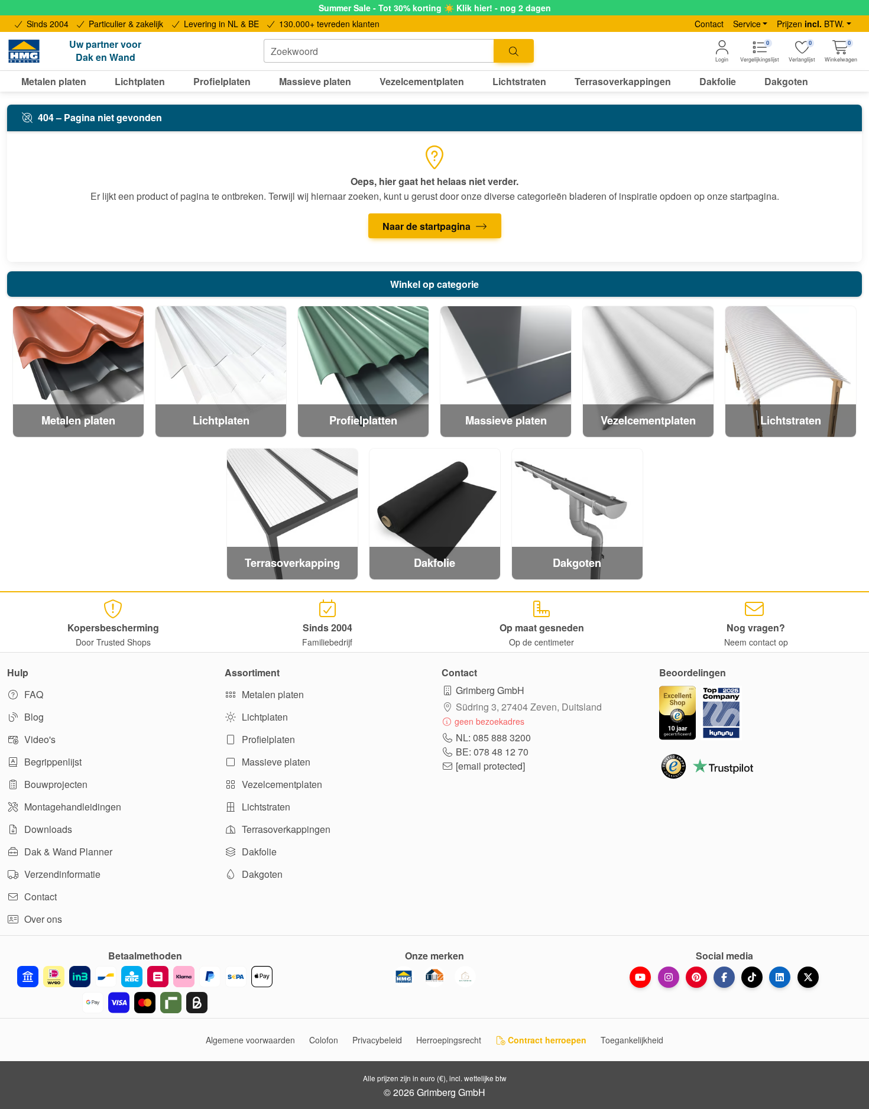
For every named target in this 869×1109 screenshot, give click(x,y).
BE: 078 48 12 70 (492, 751)
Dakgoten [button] (786, 81)
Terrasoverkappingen (284, 829)
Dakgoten (261, 874)
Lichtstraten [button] (519, 81)
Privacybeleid (377, 1040)
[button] (841, 51)
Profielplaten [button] (222, 81)
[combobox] (379, 51)
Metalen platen (271, 694)
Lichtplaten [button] (140, 81)
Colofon (323, 1040)
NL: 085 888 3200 (493, 737)
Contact (709, 24)
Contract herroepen (545, 1040)
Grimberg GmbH (490, 690)
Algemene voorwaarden (250, 1040)
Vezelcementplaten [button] (422, 81)
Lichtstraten (264, 806)
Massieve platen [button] (315, 81)
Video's (39, 739)
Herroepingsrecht (448, 1040)
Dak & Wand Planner (67, 851)
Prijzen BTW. (810, 24)
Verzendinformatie (61, 874)
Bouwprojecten (54, 784)
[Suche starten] (514, 51)
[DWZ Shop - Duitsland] (434, 976)
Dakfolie (258, 851)
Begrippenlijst (52, 761)
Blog (33, 717)
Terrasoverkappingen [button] (623, 81)
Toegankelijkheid (632, 1040)
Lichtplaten (263, 717)
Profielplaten (267, 739)
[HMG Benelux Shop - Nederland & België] (403, 976)
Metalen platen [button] (53, 81)
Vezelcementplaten (280, 784)
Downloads (47, 829)
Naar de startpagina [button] (427, 226)
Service (747, 24)
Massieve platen (274, 761)
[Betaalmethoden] (145, 989)
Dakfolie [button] (717, 81)
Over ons (42, 919)
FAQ (32, 694)
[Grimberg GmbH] (465, 976)
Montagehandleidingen (71, 806)
